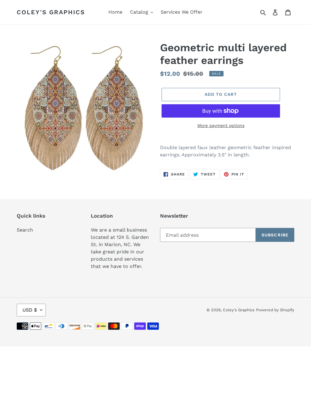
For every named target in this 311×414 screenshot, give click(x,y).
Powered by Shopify (275, 310)
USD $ (29, 310)
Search (25, 230)
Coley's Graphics (51, 12)
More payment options (220, 125)
